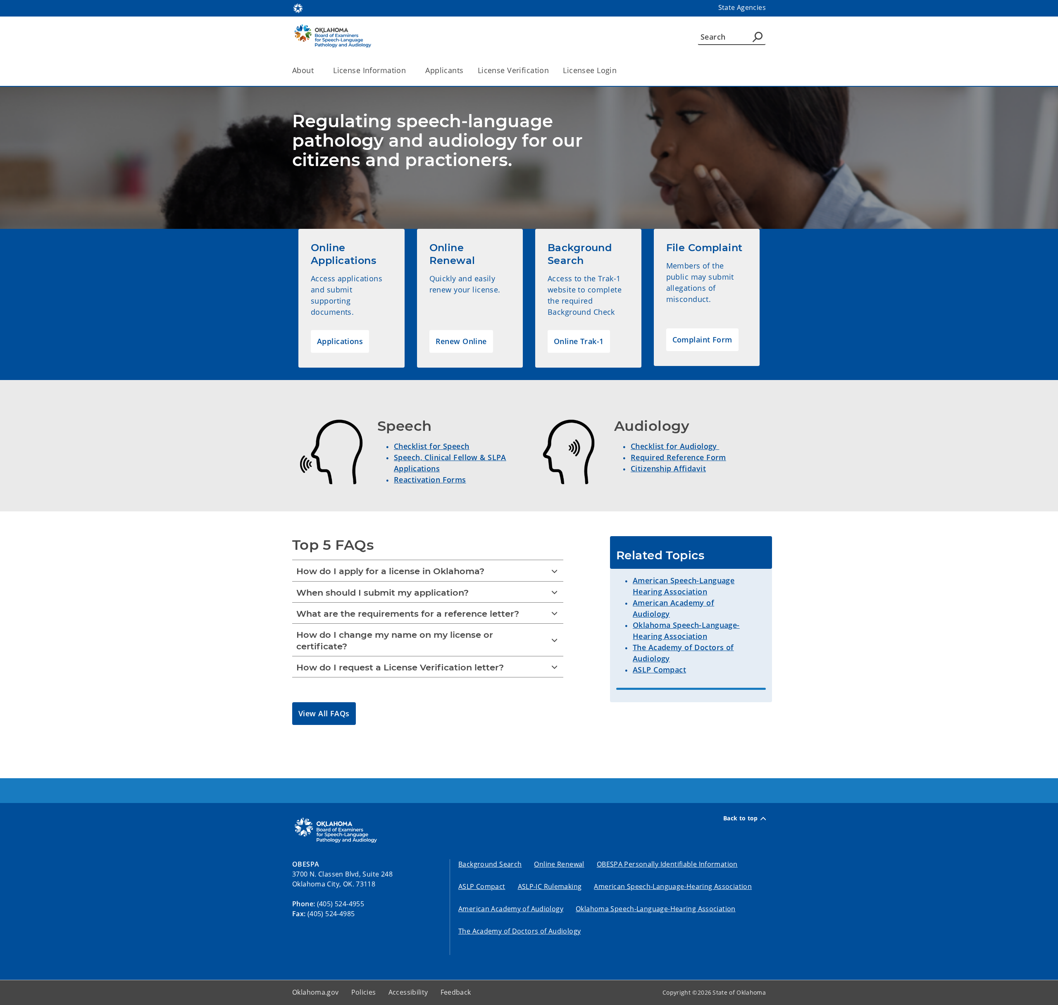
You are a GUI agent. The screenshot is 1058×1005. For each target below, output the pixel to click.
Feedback (456, 992)
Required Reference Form (678, 457)
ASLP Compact (659, 670)
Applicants (444, 70)
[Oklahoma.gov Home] (298, 7)
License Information (369, 70)
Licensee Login (590, 70)
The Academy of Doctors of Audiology (519, 931)
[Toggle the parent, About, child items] (316, 70)
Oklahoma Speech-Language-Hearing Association (656, 908)
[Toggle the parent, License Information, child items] (408, 70)
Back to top (740, 818)
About (303, 70)
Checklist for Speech (431, 446)
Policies (363, 992)
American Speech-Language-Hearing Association (673, 886)
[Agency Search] (757, 37)
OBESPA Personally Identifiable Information (667, 864)
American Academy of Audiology (510, 908)
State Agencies (742, 7)
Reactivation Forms (430, 480)
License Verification (513, 70)
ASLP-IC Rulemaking (550, 886)
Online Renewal (559, 864)
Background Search (490, 864)
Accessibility (408, 992)
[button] (340, 341)
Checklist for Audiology (675, 446)
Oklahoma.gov (315, 992)
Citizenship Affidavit (668, 468)
